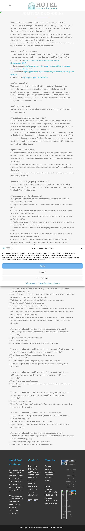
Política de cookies (31, 283)
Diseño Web (59, 527)
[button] (82, 248)
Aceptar (42, 266)
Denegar (42, 272)
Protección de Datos (34, 527)
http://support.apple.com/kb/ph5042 (35, 77)
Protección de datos (45, 283)
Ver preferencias (42, 278)
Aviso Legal (23, 527)
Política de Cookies (48, 527)
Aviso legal (56, 283)
